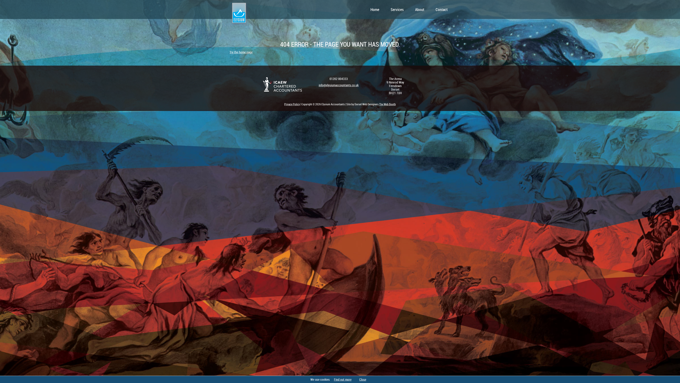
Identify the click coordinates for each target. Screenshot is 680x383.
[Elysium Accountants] (239, 16)
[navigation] (354, 9)
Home (374, 9)
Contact (442, 9)
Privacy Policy (292, 104)
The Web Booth (387, 104)
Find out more (343, 379)
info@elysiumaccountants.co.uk (339, 85)
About (419, 9)
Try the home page (241, 52)
